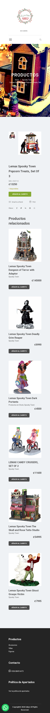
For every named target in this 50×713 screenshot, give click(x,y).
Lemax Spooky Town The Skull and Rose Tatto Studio (24, 528)
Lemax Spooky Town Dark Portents (23, 400)
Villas (11, 648)
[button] (5, 707)
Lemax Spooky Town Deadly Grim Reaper (24, 336)
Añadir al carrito (20, 194)
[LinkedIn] (25, 208)
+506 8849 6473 (17, 671)
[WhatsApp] (34, 208)
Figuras (11, 651)
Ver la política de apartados (19, 691)
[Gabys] (25, 16)
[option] (12, 135)
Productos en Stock (16, 405)
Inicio (17, 80)
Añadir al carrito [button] (19, 287)
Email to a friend (17, 202)
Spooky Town (27, 80)
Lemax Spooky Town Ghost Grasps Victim (24, 592)
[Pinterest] (30, 208)
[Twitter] (21, 208)
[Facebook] (16, 208)
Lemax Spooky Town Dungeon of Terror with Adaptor (21, 270)
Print (34, 202)
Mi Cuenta (23, 31)
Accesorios (13, 645)
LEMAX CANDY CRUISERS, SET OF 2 (23, 464)
